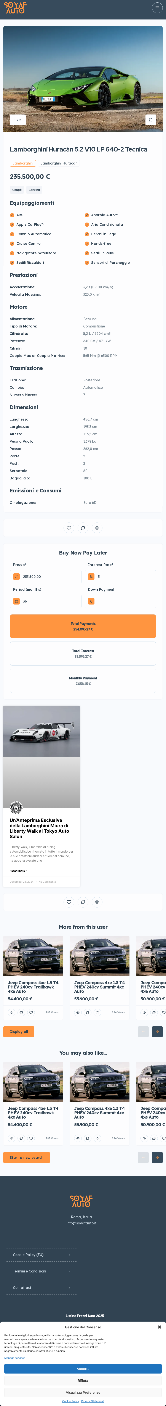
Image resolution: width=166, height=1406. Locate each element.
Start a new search (26, 1157)
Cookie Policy (70, 1401)
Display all (19, 1031)
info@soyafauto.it (81, 1223)
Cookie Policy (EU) (28, 1255)
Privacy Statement (92, 1401)
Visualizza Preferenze (83, 1392)
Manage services (14, 1357)
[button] (159, 1327)
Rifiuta (83, 1381)
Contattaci (22, 1287)
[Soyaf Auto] (15, 8)
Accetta (83, 1369)
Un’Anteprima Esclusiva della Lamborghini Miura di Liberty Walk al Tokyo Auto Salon (39, 828)
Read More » (18, 870)
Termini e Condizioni (29, 1271)
